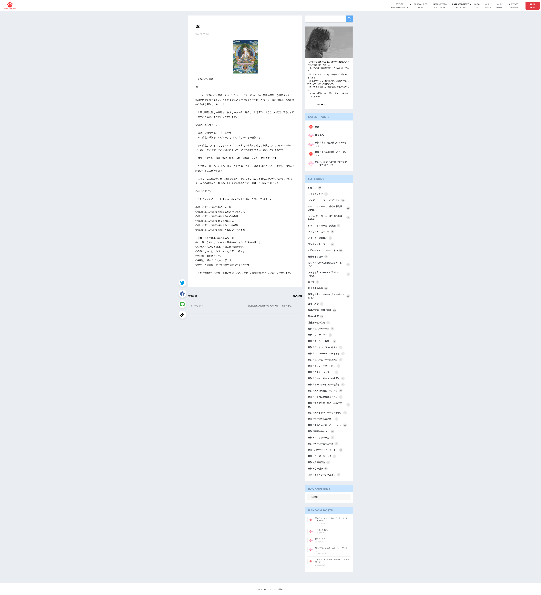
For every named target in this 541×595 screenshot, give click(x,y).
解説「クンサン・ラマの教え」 (324, 347)
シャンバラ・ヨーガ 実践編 (323, 225)
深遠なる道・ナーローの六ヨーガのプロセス (328, 296)
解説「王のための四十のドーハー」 (327, 425)
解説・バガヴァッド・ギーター (325, 450)
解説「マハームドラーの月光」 (324, 360)
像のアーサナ (320, 539)
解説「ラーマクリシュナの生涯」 (325, 378)
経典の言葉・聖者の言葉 (322, 310)
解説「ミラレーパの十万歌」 (324, 366)
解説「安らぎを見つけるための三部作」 (328, 405)
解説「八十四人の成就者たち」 (324, 397)
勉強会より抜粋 (317, 256)
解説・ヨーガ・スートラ (321, 456)
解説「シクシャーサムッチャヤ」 (325, 353)
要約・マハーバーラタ (320, 329)
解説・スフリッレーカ (320, 437)
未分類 (313, 282)
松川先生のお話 (318, 288)
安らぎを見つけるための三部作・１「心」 (328, 264)
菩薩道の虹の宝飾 (318, 322)
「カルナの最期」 (322, 530)
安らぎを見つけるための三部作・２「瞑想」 (328, 274)
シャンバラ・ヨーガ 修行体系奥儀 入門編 (328, 208)
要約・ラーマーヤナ (319, 335)
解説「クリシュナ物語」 (321, 341)
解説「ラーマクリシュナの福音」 (325, 384)
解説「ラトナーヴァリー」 (322, 372)
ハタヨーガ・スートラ (320, 232)
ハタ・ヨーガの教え (319, 238)
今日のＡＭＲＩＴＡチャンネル (325, 250)
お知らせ (314, 188)
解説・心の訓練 (317, 468)
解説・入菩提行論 (318, 462)
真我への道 (315, 304)
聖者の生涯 (315, 316)
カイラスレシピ (317, 194)
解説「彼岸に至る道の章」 (322, 419)
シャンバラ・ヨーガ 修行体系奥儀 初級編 (328, 218)
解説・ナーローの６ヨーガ (322, 444)
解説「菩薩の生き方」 (320, 431)
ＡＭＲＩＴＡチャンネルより (323, 475)
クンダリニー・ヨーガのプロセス (326, 200)
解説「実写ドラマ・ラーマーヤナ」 (326, 413)
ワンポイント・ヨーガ (320, 244)
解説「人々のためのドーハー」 (325, 391)
